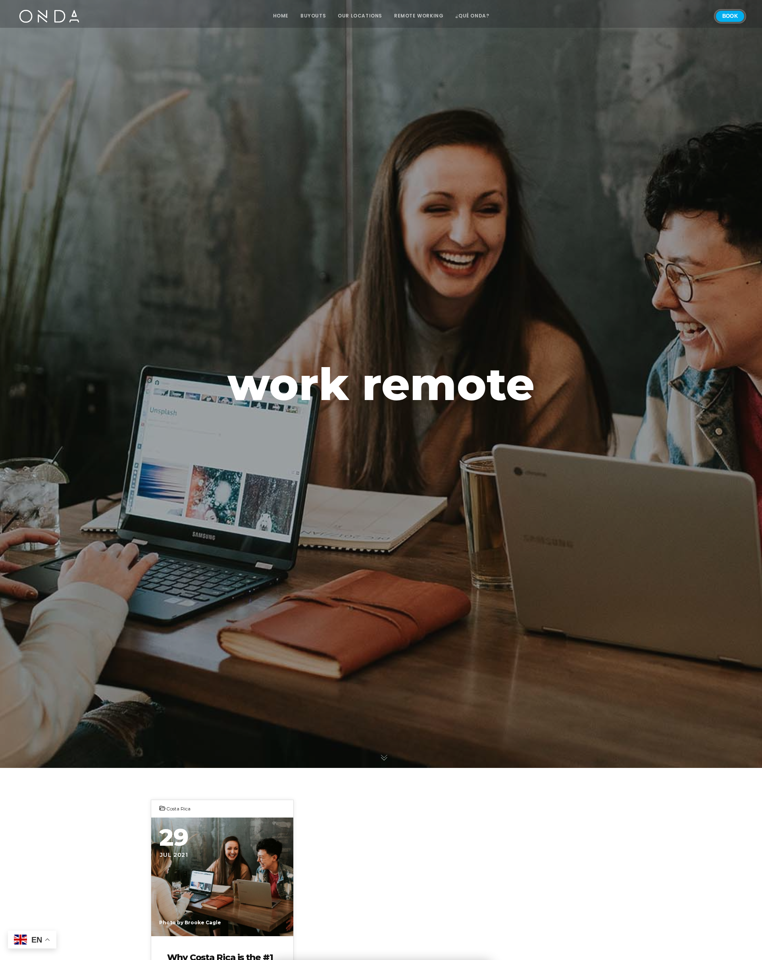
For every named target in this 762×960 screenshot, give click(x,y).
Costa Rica (178, 809)
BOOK (730, 16)
